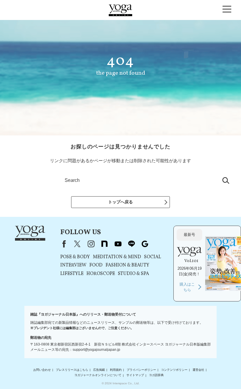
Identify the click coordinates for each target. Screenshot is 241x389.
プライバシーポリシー (141, 369)
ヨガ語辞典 (156, 375)
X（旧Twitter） (77, 244)
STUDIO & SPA (133, 274)
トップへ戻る (120, 201)
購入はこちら (187, 287)
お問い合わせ (42, 369)
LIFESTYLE (71, 274)
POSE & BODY (75, 257)
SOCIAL (152, 257)
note (104, 244)
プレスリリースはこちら (72, 369)
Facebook (63, 244)
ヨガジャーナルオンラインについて (97, 375)
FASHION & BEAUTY (127, 265)
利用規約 (116, 369)
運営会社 (198, 369)
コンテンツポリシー (174, 369)
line (131, 244)
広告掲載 (99, 369)
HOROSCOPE (100, 274)
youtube (118, 244)
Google (145, 244)
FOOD (96, 265)
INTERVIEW (73, 265)
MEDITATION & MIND (117, 257)
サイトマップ (135, 375)
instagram (91, 244)
